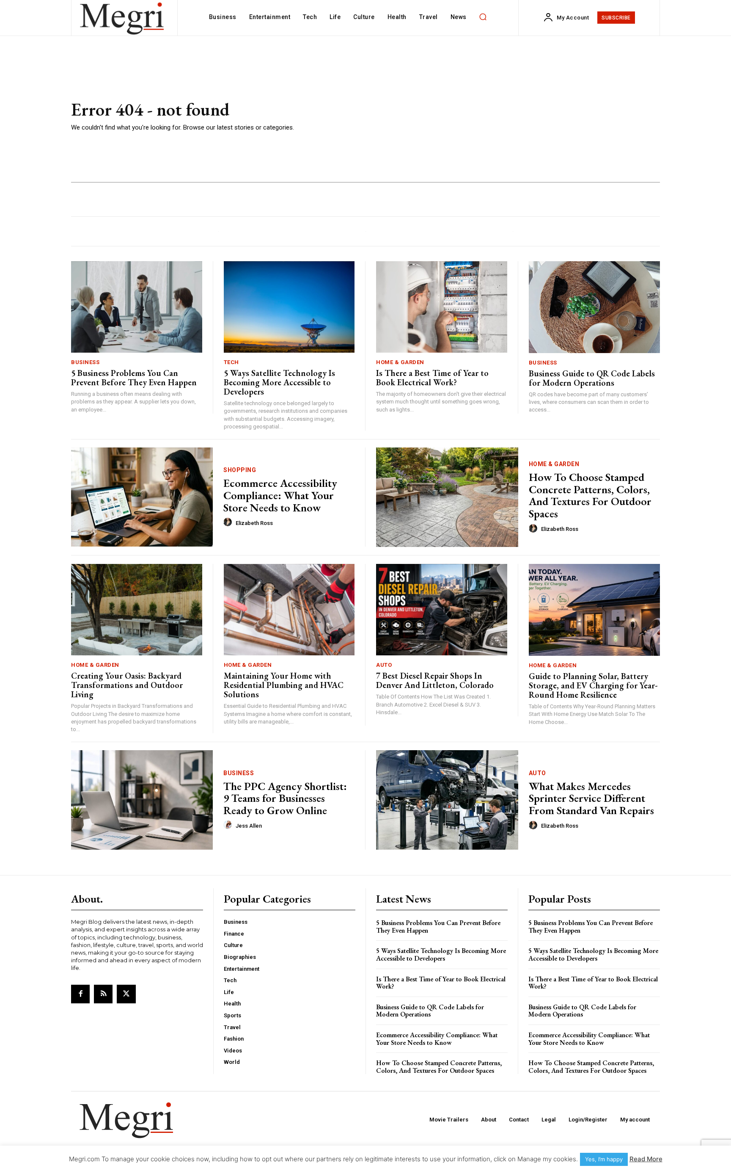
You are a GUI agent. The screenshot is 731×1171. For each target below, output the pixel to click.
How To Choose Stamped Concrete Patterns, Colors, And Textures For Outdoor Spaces (590, 495)
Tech (231, 362)
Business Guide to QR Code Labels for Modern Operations (592, 378)
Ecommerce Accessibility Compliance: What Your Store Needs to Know (280, 495)
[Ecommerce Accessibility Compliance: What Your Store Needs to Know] (142, 497)
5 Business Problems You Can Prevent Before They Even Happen (134, 377)
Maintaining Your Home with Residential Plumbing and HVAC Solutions (284, 685)
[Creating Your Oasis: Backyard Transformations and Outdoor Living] (136, 610)
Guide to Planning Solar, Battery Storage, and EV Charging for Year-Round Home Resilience (593, 685)
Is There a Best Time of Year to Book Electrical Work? (432, 377)
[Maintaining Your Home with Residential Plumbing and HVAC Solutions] (289, 610)
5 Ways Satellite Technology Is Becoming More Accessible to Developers (279, 382)
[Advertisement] (488, 116)
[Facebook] (80, 994)
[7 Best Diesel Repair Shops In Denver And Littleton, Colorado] (441, 610)
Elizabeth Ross (254, 523)
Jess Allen (249, 826)
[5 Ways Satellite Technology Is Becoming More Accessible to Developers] (289, 307)
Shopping (239, 470)
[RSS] (103, 994)
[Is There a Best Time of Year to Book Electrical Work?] (441, 307)
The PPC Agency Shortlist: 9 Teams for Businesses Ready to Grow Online (285, 798)
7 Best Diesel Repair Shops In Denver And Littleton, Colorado (435, 680)
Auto (384, 665)
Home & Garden (400, 362)
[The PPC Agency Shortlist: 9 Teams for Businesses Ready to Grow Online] (142, 800)
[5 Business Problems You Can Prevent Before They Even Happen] (136, 307)
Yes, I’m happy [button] (604, 1159)
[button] (483, 17)
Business (85, 362)
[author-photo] (228, 522)
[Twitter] (126, 994)
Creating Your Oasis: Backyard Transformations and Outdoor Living (127, 685)
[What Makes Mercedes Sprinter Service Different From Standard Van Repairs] (447, 800)
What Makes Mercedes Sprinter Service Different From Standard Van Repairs (591, 798)
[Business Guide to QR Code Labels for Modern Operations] (594, 307)
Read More (645, 1159)
